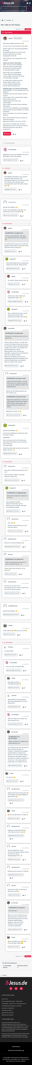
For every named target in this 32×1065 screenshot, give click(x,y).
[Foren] (2, 20)
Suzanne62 (11, 328)
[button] (29, 3)
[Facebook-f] (10, 988)
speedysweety (12, 539)
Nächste (27, 29)
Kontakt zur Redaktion (8, 1008)
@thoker (22, 907)
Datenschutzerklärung (16, 1050)
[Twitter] (21, 988)
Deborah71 (13, 259)
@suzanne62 (22, 378)
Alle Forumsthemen (10, 963)
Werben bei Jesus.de (7, 1015)
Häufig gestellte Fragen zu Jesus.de (12, 1005)
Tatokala (10, 647)
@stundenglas (13, 738)
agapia (10, 38)
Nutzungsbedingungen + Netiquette (12, 1001)
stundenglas (12, 149)
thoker (10, 625)
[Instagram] (16, 988)
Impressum (16, 1046)
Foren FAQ (5, 999)
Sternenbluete (12, 581)
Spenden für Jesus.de (8, 1012)
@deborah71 (20, 559)
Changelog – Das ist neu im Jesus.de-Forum (14, 1003)
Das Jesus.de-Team (7, 1010)
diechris (10, 554)
